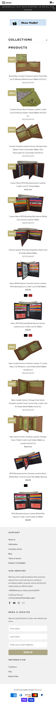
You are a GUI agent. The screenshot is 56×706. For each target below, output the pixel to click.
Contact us (12, 667)
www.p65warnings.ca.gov (25, 598)
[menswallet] (28, 20)
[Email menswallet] (23, 602)
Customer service (15, 549)
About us (11, 540)
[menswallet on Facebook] (9, 602)
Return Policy (13, 676)
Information (12, 544)
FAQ (10, 672)
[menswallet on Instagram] (19, 602)
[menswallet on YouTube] (14, 602)
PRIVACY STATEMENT (17, 563)
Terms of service (14, 558)
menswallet (23, 690)
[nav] (7, 2)
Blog (10, 554)
